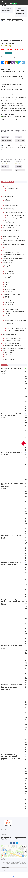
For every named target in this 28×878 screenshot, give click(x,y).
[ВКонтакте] (2, 62)
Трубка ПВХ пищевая (10, 203)
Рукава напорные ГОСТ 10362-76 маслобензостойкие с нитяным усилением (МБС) (14, 240)
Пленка (7, 284)
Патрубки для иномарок (11, 300)
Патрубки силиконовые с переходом (16, 328)
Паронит (9, 190)
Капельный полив (9, 271)
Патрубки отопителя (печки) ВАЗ (13, 307)
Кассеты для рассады (10, 273)
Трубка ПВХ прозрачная (11, 205)
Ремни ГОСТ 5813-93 (17, 19)
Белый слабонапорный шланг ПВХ (16, 215)
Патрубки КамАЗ (9, 302)
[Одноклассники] (6, 62)
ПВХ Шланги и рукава (8, 208)
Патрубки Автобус (10, 298)
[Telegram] (23, 62)
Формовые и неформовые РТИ (11, 343)
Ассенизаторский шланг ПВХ (12, 210)
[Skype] (19, 62)
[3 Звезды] (12, 57)
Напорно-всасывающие (6, 837)
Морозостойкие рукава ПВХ (14, 218)
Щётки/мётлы (8, 291)
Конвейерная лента (8, 196)
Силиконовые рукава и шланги (11, 334)
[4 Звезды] (13, 57)
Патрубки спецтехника (11, 315)
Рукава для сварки (4, 839)
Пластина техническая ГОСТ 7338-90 (12, 225)
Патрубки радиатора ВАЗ (11, 309)
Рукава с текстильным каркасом (20, 837)
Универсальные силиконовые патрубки (15, 320)
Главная (3, 19)
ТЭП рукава (16, 838)
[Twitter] (9, 62)
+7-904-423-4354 (7, 3)
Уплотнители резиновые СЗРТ (13, 345)
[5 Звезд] (14, 57)
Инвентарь (8, 269)
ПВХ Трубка (6, 199)
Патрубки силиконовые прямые (15, 326)
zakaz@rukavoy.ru (7, 863)
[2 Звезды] (11, 57)
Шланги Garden (9, 352)
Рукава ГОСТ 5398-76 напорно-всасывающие (14, 234)
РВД (6, 247)
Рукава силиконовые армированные (14, 336)
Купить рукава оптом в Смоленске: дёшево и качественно (14, 823)
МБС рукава (3, 838)
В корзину (8, 52)
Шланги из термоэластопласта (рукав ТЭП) (14, 348)
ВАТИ (6, 186)
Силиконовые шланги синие (12, 340)
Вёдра (6, 266)
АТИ (4, 185)
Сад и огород (6, 265)
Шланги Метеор (9, 354)
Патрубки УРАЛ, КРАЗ (10, 318)
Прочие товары (9, 287)
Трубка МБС (8, 200)
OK (14, 876)
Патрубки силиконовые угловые (15, 330)
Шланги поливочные (8, 350)
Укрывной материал (10, 289)
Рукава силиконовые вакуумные (13, 338)
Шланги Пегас (8, 356)
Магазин (9, 19)
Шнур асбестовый (11, 193)
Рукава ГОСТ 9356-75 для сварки (11, 236)
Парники (7, 282)
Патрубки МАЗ (9, 305)
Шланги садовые (9, 359)
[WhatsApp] (16, 62)
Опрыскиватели (9, 280)
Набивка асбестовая (12, 188)
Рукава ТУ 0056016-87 (8, 262)
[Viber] (13, 62)
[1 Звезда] (10, 57)
